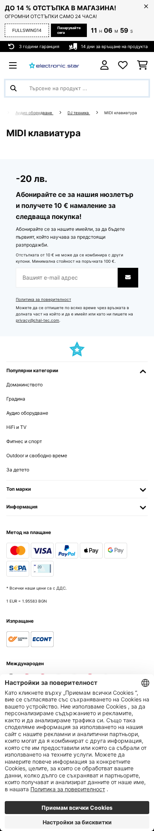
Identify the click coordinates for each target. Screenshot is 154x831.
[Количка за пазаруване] (142, 65)
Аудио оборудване (34, 112)
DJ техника (79, 112)
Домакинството (24, 385)
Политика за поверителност (43, 299)
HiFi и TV (16, 427)
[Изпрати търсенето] (13, 88)
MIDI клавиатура (121, 112)
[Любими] (123, 65)
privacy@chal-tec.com (37, 320)
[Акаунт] (104, 65)
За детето (17, 470)
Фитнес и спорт (24, 441)
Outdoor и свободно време (36, 455)
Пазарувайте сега (69, 30)
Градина (15, 399)
